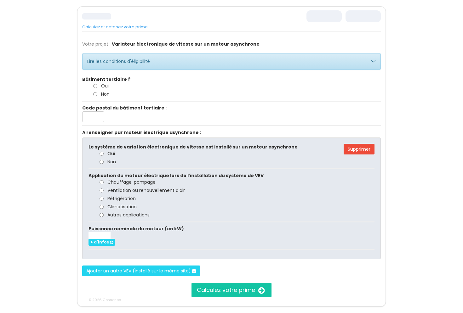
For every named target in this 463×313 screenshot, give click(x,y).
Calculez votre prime (227, 290)
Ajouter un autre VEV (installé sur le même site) (139, 271)
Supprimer (359, 149)
